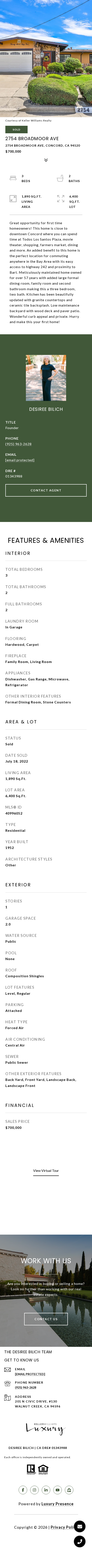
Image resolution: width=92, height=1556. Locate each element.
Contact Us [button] (46, 1319)
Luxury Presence (58, 1503)
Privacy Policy (64, 1527)
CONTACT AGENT (46, 490)
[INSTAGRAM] (34, 1490)
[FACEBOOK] (23, 1490)
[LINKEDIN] (46, 1490)
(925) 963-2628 (18, 444)
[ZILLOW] (69, 1490)
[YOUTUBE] (57, 1490)
